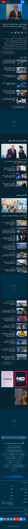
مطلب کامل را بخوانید (9, 52)
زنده (3, 1)
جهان (12, 486)
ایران (14, 181)
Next (25, 492)
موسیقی (10, 462)
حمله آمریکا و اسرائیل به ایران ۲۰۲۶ (14, 451)
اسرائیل (6, 466)
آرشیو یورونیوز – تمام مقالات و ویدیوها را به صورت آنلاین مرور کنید (7, 503)
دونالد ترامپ (12, 455)
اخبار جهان (13, 166)
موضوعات (25, 482)
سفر (26, 496)
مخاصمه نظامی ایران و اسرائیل (14, 447)
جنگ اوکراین (22, 455)
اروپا (26, 486)
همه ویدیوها (7, 363)
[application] (14, 12)
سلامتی (18, 462)
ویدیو (25, 499)
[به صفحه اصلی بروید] (22, 2)
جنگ (20, 458)
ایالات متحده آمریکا (11, 458)
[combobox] (14, 437)
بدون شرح (25, 213)
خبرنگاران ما (24, 502)
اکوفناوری (13, 243)
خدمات (25, 510)
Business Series (11, 301)
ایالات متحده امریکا (23, 159)
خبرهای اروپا (12, 228)
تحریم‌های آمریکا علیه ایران (17, 466)
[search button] (2, 437)
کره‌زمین (11, 489)
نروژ (14, 470)
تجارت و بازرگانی (23, 489)
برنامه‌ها (11, 499)
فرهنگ (11, 496)
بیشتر (25, 514)
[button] (19, 106)
